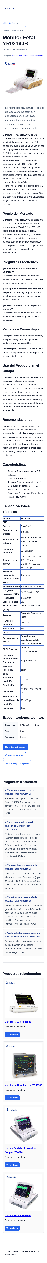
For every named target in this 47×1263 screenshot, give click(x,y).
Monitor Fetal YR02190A (18, 1215)
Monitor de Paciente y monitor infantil (27, 56)
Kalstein (10, 8)
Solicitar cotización (15, 747)
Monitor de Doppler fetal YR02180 (23, 1085)
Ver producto (12, 1034)
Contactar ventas (14, 755)
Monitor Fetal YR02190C (18, 1022)
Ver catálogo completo (17, 763)
